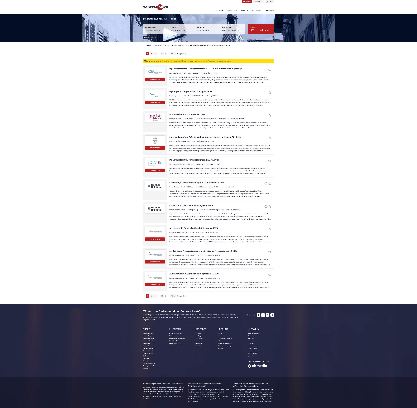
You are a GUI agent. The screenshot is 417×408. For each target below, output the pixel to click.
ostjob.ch (251, 338)
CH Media (251, 336)
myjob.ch (251, 341)
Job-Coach (199, 341)
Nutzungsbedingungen (225, 346)
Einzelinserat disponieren (177, 338)
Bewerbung (199, 343)
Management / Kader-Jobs (152, 366)
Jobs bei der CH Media (225, 338)
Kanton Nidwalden (149, 338)
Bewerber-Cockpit (175, 343)
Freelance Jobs (148, 353)
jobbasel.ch (251, 343)
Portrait (220, 333)
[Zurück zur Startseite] (257, 367)
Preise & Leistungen (175, 333)
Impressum (221, 348)
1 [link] (147, 54)
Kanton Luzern (148, 333)
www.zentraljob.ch (161, 45)
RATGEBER (256, 10)
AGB (219, 341)
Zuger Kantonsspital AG (177, 45)
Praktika (146, 356)
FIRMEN (244, 10)
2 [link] (151, 54)
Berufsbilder (199, 346)
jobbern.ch (251, 346)
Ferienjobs (146, 361)
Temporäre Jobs (148, 351)
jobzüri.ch (251, 351)
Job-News (198, 333)
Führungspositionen (149, 363)
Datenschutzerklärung (225, 343)
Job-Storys (199, 338)
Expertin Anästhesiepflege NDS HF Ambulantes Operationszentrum (209, 45)
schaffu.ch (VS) (252, 353)
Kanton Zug (147, 336)
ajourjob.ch (251, 356)
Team (219, 336)
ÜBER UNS (270, 10)
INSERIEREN (232, 10)
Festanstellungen (148, 348)
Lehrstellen (146, 358)
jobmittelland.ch (253, 348)
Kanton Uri (146, 343)
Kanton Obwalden (149, 341)
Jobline (145, 368)
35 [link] (162, 54)
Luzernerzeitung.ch (254, 333)
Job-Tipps (198, 336)
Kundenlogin (173, 336)
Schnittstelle (173, 341)
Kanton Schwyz (148, 346)
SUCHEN (219, 10)
